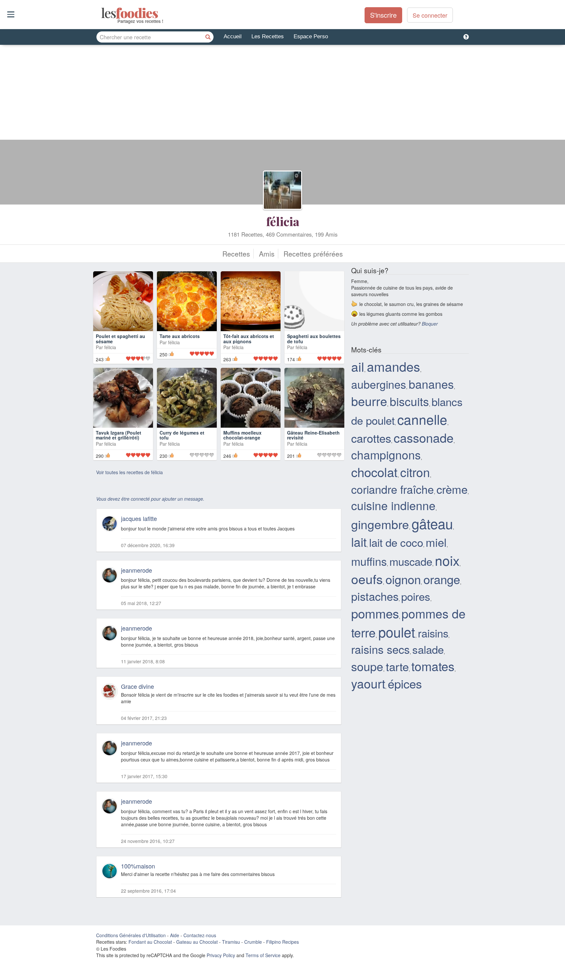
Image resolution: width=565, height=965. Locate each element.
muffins (369, 561)
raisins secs (380, 649)
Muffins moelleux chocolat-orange (242, 435)
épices (405, 683)
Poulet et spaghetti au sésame (120, 338)
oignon (403, 578)
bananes (431, 383)
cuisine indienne (393, 505)
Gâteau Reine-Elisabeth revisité (313, 435)
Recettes (236, 254)
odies (102, 13)
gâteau (432, 523)
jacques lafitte (139, 518)
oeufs (367, 578)
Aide (174, 935)
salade (428, 649)
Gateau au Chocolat (197, 941)
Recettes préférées (313, 254)
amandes (393, 366)
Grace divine (137, 686)
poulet (396, 631)
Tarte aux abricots (180, 336)
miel (436, 542)
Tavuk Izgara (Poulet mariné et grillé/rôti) (118, 435)
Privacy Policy (221, 955)
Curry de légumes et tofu (182, 435)
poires (415, 596)
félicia (282, 221)
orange (441, 578)
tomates (432, 666)
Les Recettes (267, 36)
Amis (267, 254)
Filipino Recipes (282, 941)
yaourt (368, 683)
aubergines (378, 384)
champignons (386, 454)
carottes (371, 438)
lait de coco (396, 542)
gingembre (380, 524)
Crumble (253, 941)
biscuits (409, 401)
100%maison (138, 866)
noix (447, 560)
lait (359, 541)
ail (357, 366)
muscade (410, 561)
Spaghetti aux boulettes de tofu (314, 338)
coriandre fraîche (392, 489)
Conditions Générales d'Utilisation (131, 935)
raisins (433, 632)
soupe (367, 666)
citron (415, 472)
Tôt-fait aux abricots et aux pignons (248, 338)
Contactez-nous (199, 935)
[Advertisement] (282, 94)
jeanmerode (136, 570)
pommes (375, 613)
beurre (369, 401)
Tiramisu (231, 941)
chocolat (374, 472)
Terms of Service (263, 955)
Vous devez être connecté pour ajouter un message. (150, 498)
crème (452, 489)
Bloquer (430, 323)
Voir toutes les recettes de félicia (129, 472)
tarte (397, 666)
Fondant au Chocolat (150, 941)
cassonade (424, 437)
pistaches (375, 596)
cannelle (422, 419)
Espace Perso (311, 36)
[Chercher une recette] (208, 37)
